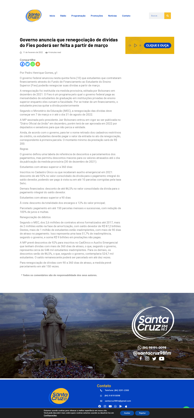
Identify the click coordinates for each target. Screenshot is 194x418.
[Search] (167, 15)
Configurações (50, 415)
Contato (126, 15)
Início (52, 15)
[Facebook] (22, 64)
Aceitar (127, 413)
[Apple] (126, 406)
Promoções (97, 15)
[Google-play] (120, 406)
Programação (78, 15)
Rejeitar (142, 413)
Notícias (112, 15)
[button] (114, 390)
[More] (38, 64)
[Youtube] (110, 406)
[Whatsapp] (32, 64)
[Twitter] (27, 64)
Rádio (63, 15)
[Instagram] (105, 406)
